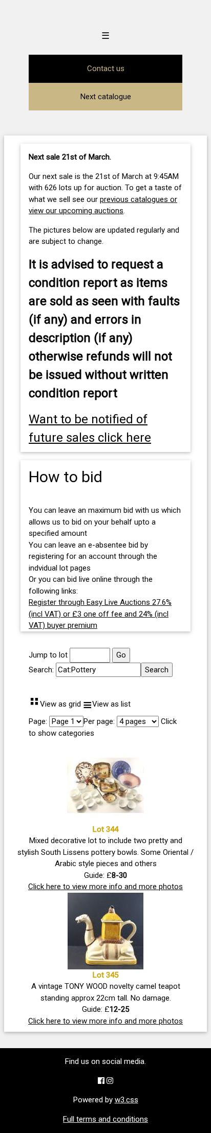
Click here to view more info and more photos (105, 886)
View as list (107, 704)
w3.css (126, 1099)
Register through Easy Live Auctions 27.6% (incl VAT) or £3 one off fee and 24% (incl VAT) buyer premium (100, 614)
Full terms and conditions (105, 1119)
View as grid (55, 704)
